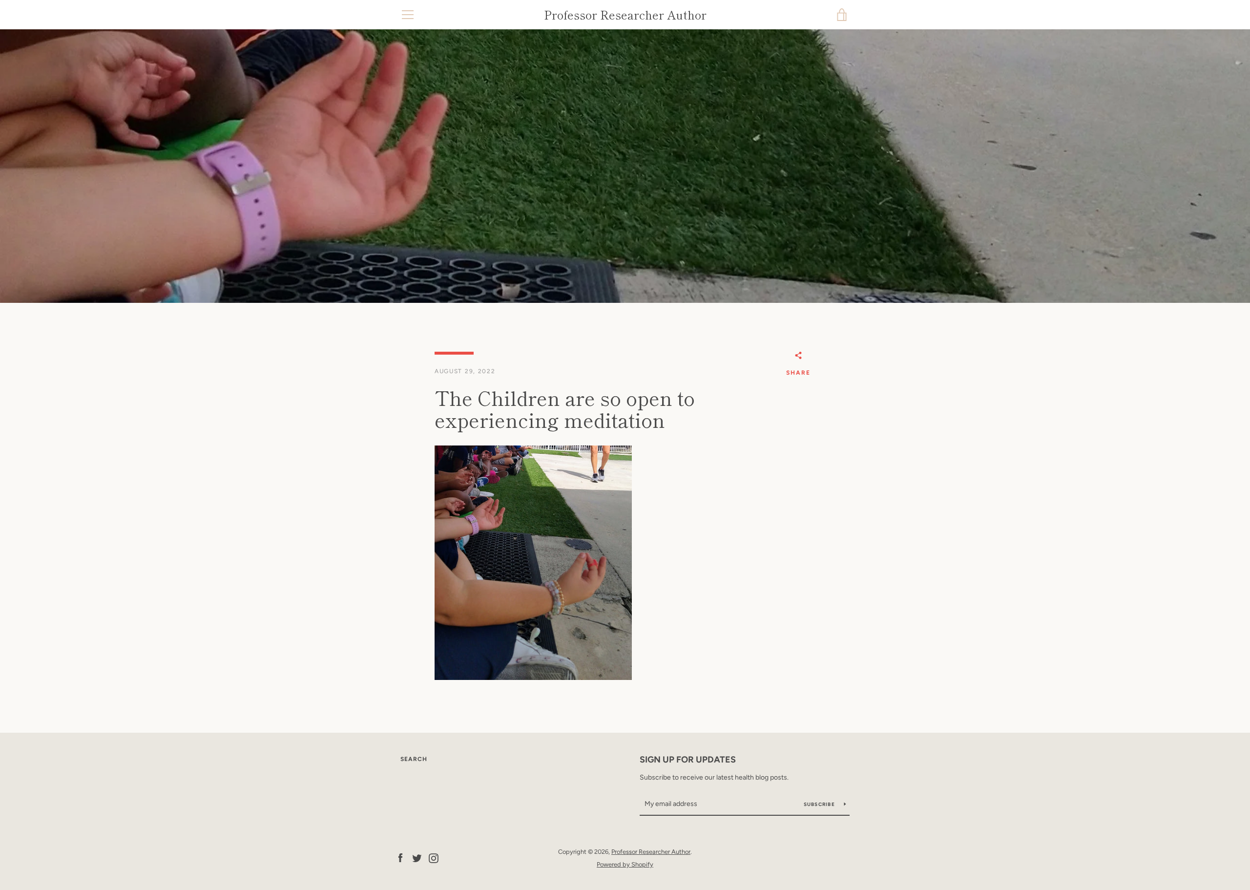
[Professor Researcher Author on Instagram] (433, 857)
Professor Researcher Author (625, 15)
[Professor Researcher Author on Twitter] (417, 857)
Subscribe (820, 804)
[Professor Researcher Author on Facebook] (400, 857)
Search (413, 759)
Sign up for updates (688, 759)
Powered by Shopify (625, 864)
